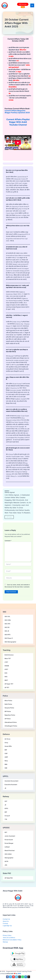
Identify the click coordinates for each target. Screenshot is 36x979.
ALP (6, 801)
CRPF (6, 757)
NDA (6, 764)
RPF (6, 812)
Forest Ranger (9, 843)
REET (6, 680)
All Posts (9, 517)
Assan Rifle (8, 746)
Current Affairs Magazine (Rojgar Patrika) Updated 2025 (17, 112)
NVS (6, 676)
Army (6, 742)
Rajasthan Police (10, 715)
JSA (6, 865)
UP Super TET (9, 684)
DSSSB (7, 665)
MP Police (8, 711)
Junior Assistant (10, 836)
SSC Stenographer (10, 642)
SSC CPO (7, 623)
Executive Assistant (11, 784)
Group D (7, 815)
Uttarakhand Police (11, 722)
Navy (6, 760)
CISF (6, 753)
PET (6, 832)
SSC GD (7, 627)
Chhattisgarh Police (11, 726)
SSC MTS (7, 634)
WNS (19, 973)
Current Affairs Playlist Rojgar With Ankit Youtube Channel (18, 122)
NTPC (6, 808)
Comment (8, 540)
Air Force (7, 739)
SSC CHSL (8, 620)
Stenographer (9, 857)
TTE (6, 819)
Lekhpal (7, 847)
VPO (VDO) (8, 854)
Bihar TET (8, 658)
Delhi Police (8, 704)
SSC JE (7, 631)
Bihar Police (8, 700)
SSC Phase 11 (9, 638)
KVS (6, 673)
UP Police (8, 718)
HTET (6, 669)
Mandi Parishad (9, 850)
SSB (6, 768)
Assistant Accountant (11, 781)
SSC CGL (7, 616)
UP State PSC (9, 878)
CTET (6, 662)
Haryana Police (9, 708)
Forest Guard (9, 839)
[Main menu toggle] (32, 5)
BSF (6, 750)
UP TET (7, 687)
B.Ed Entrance (9, 655)
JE (5, 788)
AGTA (6, 861)
